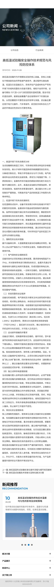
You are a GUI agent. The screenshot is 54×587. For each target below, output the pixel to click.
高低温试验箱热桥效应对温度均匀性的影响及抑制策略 (32, 499)
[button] (22, 545)
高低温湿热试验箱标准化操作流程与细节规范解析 (30, 469)
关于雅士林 (7, 575)
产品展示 (6, 560)
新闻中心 (6, 567)
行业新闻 (39, 50)
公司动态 (14, 50)
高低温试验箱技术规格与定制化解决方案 (26, 472)
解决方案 (6, 553)
